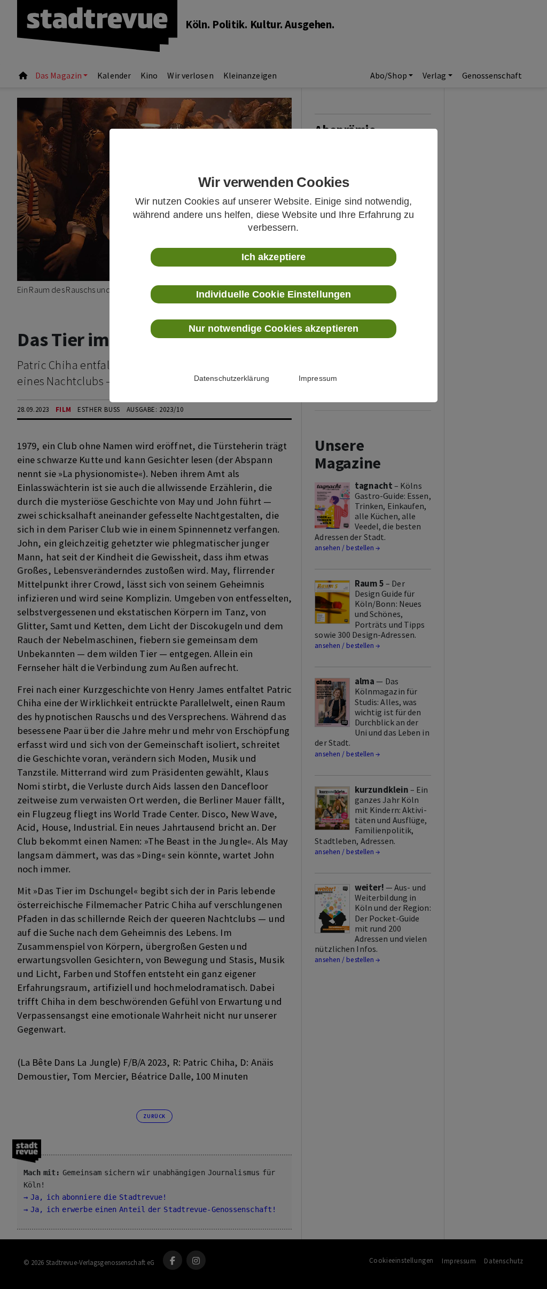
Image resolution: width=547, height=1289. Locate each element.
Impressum (318, 378)
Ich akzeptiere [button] (273, 257)
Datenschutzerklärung (231, 378)
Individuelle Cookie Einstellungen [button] (273, 294)
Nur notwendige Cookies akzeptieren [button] (273, 328)
